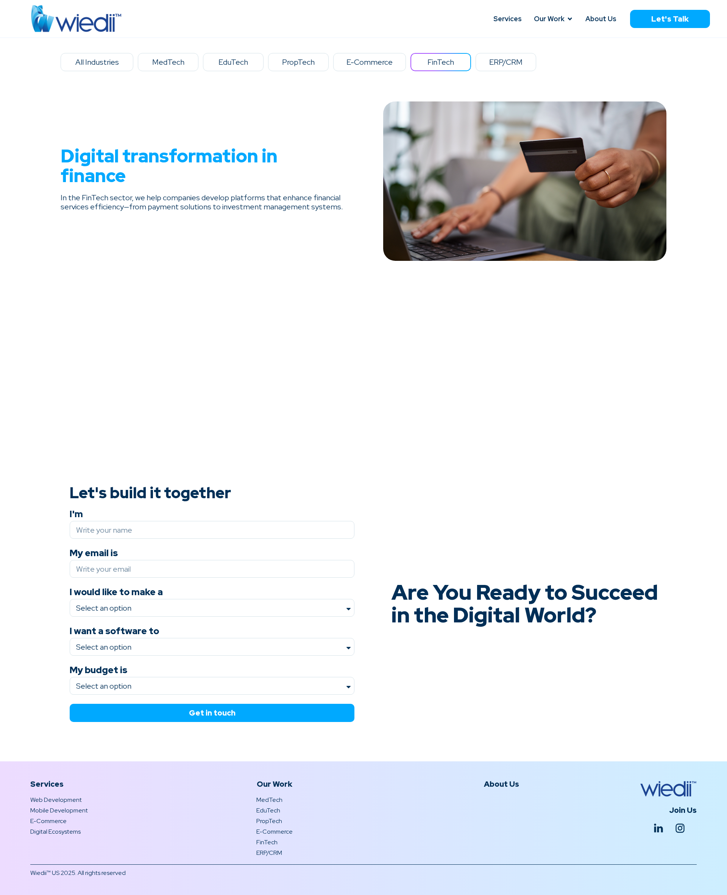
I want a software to (114, 631)
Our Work (274, 784)
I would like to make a (116, 592)
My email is (94, 553)
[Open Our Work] (569, 19)
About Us (501, 784)
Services (47, 784)
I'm (76, 514)
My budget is (98, 670)
